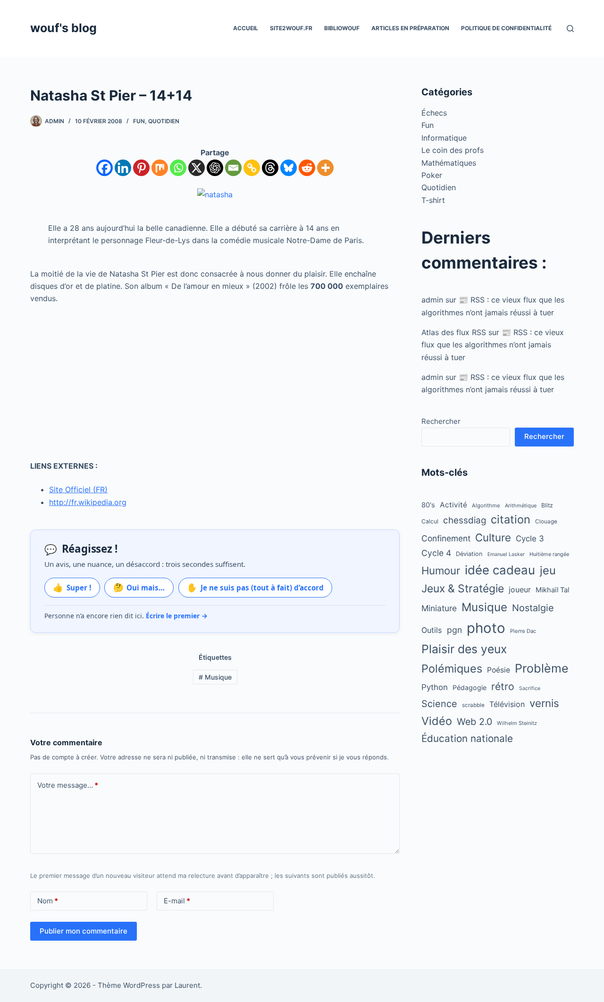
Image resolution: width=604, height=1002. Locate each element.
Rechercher (441, 421)
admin (432, 299)
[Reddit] (307, 168)
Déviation (469, 553)
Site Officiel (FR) (78, 489)
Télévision (507, 704)
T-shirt (433, 200)
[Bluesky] (288, 168)
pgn (454, 630)
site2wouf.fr (291, 28)
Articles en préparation (410, 28)
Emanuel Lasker (506, 554)
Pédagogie (470, 687)
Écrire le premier (177, 615)
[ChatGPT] (215, 168)
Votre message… (67, 785)
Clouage (546, 521)
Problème (542, 668)
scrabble (473, 705)
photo (486, 628)
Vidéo (436, 721)
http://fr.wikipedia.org (87, 502)
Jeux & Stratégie (462, 588)
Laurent (187, 985)
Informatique (444, 138)
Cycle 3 (530, 538)
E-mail (177, 900)
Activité (453, 504)
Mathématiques (448, 163)
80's (428, 505)
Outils (431, 630)
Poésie (498, 669)
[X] (196, 168)
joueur (520, 589)
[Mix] (159, 168)
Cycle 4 (436, 553)
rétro (502, 686)
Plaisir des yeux (464, 649)
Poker (431, 175)
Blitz (547, 505)
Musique (215, 677)
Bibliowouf (342, 28)
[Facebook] (104, 168)
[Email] (233, 168)
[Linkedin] (123, 168)
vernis (544, 703)
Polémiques (451, 668)
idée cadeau (500, 570)
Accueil (245, 28)
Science (439, 703)
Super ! (72, 587)
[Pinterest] (141, 168)
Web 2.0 (474, 721)
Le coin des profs (452, 150)
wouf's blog (63, 28)
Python (434, 687)
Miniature (439, 608)
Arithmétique (521, 505)
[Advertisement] (215, 382)
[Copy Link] (251, 168)
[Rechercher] (570, 28)
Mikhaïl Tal (552, 590)
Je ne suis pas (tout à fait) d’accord (255, 587)
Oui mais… (139, 587)
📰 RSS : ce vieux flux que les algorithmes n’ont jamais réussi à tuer (492, 345)
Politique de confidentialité (506, 28)
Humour (440, 570)
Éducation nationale (467, 738)
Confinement (445, 538)
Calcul (429, 521)
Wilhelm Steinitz (517, 723)
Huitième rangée (549, 554)
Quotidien (163, 121)
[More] (325, 168)
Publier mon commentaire (83, 930)
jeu (548, 570)
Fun (139, 121)
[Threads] (270, 168)
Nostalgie (533, 608)
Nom (47, 900)
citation (510, 519)
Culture (493, 537)
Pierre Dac (523, 631)
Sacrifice (529, 688)
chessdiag (464, 520)
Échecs (434, 113)
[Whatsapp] (178, 168)
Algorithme (486, 505)
